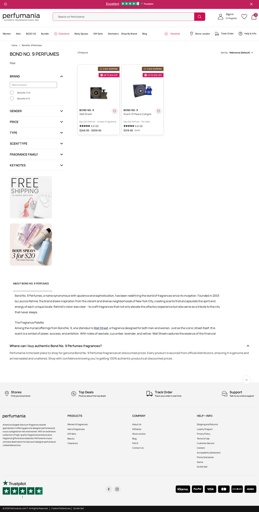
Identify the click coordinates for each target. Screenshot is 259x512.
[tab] (32, 286)
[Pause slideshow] (5, 4)
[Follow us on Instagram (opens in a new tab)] (117, 489)
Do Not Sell (78, 508)
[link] (246, 380)
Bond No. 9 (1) (23, 92)
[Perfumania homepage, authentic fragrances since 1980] (21, 16)
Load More (166, 141)
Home (14, 45)
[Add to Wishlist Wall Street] (115, 111)
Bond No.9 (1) (23, 98)
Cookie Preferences (60, 508)
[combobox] (237, 52)
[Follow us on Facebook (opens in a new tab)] (108, 489)
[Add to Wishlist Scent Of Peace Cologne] (159, 111)
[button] (227, 16)
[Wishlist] (245, 16)
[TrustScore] (23, 489)
